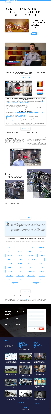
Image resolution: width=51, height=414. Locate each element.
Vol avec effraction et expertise (25, 375)
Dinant (20, 247)
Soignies (41, 247)
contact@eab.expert (8, 346)
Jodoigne (20, 275)
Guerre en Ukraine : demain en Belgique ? (25, 398)
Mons (30, 251)
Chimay (9, 275)
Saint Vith (31, 275)
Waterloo (41, 279)
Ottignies (31, 263)
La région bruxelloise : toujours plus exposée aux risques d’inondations (25, 362)
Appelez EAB (25, 128)
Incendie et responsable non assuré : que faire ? (40, 399)
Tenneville (42, 255)
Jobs (34, 347)
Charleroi (9, 271)
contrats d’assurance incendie (25, 299)
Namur (31, 255)
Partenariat (35, 346)
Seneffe (31, 279)
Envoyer (41, 328)
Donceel (20, 251)
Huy (20, 271)
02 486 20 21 (7, 345)
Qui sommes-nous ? (22, 342)
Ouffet (31, 267)
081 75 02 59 (11, 345)
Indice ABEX (35, 343)
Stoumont (41, 251)
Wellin (36, 284)
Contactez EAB (25, 77)
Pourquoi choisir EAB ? (22, 343)
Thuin (41, 259)
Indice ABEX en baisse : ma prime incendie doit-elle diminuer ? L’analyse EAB (11, 362)
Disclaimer (25, 407)
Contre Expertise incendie (23, 345)
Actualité (20, 346)
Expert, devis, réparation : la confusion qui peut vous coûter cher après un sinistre (40, 374)
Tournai (41, 263)
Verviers (41, 271)
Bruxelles (9, 267)
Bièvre (9, 259)
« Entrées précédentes (22, 402)
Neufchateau (31, 259)
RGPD (25, 408)
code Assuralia (28, 349)
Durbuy (20, 255)
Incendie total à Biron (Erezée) (11, 387)
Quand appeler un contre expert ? (25, 386)
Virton (41, 275)
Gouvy (20, 263)
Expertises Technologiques (38, 345)
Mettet (31, 247)
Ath (9, 251)
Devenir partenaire (36, 342)
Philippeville (31, 271)
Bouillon (9, 263)
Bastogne (9, 255)
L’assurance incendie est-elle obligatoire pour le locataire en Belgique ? (40, 387)
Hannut (20, 267)
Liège (20, 279)
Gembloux (20, 259)
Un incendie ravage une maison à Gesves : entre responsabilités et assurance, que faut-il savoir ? (11, 375)
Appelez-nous (34, 33)
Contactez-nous (21, 347)
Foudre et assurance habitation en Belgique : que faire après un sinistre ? (40, 362)
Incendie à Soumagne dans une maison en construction (11, 399)
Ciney (9, 279)
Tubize (42, 267)
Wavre (14, 284)
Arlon (9, 247)
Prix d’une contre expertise (23, 344)
